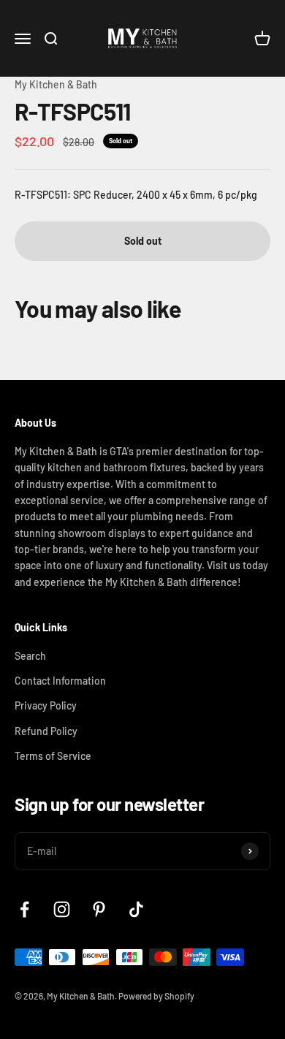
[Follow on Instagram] (62, 909)
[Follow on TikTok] (136, 909)
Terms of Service (53, 756)
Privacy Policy (46, 705)
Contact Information (60, 680)
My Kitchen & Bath (56, 84)
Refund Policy (46, 731)
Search (30, 656)
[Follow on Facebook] (24, 909)
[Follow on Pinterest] (99, 909)
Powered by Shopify (156, 996)
